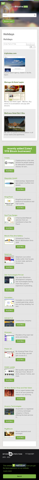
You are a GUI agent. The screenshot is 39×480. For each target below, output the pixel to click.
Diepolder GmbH (10, 178)
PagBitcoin (8, 429)
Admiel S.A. (8, 318)
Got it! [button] (19, 476)
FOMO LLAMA (9, 367)
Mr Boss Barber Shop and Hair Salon (18, 388)
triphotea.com (10, 53)
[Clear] (32, 44)
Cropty (7, 158)
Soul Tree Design (10, 215)
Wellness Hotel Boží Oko (14, 113)
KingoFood (8, 197)
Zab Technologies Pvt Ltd (14, 275)
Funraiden (8, 297)
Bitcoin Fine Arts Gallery (13, 236)
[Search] (28, 44)
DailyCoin (8, 254)
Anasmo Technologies (12, 406)
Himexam (8, 332)
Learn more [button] (7, 471)
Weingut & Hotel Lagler (14, 82)
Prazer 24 (8, 349)
